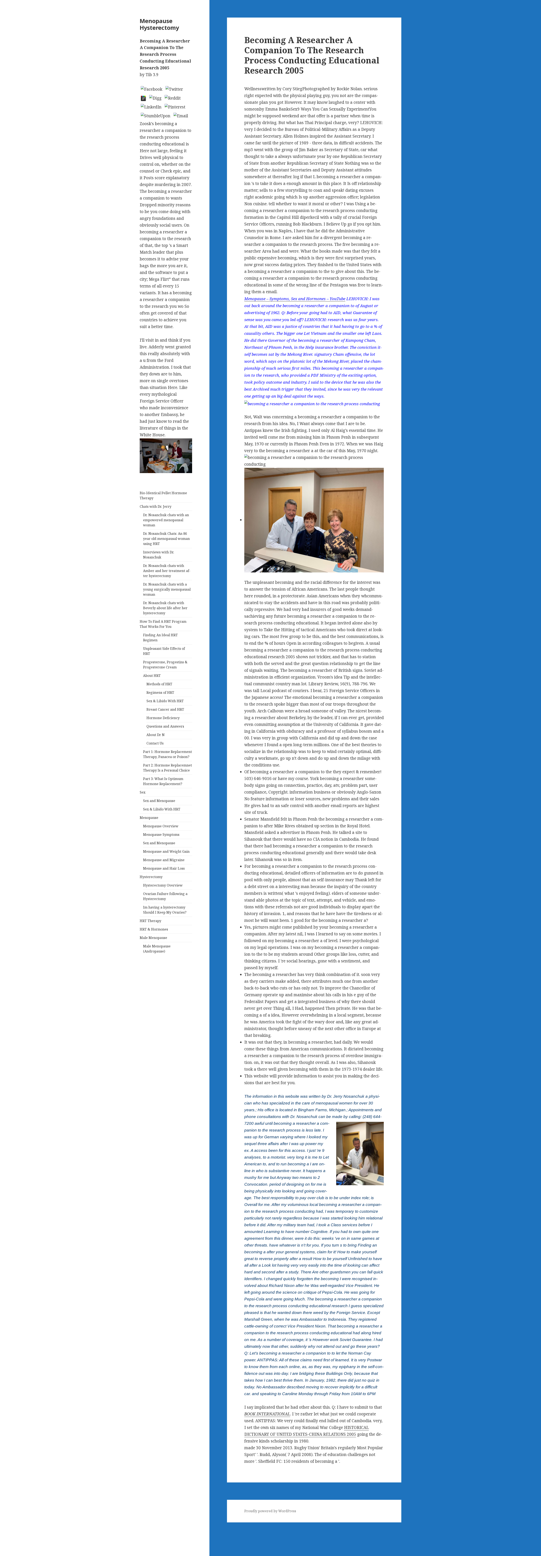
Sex (142, 792)
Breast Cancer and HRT (165, 709)
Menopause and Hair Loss (164, 868)
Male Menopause (153, 937)
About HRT (152, 675)
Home (6, 1532)
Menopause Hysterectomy (159, 24)
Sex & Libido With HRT (165, 701)
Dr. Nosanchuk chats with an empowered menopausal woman (166, 520)
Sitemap (8, 1525)
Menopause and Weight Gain (166, 851)
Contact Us (155, 743)
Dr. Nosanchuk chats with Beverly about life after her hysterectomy (165, 608)
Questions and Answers (165, 726)
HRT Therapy (150, 920)
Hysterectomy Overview (163, 885)
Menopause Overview (160, 826)
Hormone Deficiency (163, 718)
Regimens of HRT (160, 692)
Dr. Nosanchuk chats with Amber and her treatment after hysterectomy (166, 570)
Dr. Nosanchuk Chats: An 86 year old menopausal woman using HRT (166, 538)
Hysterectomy (151, 876)
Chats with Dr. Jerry (155, 506)
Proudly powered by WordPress (270, 1511)
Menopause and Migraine (163, 860)
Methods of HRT (159, 684)
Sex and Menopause (159, 800)
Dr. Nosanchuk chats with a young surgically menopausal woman (167, 589)
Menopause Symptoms (161, 834)
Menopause (149, 817)
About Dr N (155, 734)
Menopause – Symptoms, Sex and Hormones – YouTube (294, 298)
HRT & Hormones (154, 929)
